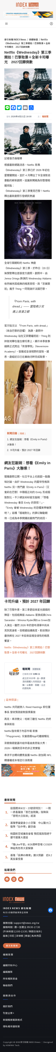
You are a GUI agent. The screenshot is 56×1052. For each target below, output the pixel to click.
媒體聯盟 (33, 39)
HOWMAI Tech (12, 1045)
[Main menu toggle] (6, 23)
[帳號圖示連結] (51, 23)
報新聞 (45, 116)
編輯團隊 (8, 971)
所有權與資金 (10, 978)
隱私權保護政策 (11, 1026)
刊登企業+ (8, 1013)
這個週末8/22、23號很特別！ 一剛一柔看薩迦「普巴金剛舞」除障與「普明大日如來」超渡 (30, 812)
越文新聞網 (12, 945)
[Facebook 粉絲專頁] (50, 910)
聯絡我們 (8, 985)
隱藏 (22, 433)
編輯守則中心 (10, 965)
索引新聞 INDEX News (15, 39)
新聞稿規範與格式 (12, 1019)
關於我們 (8, 1006)
